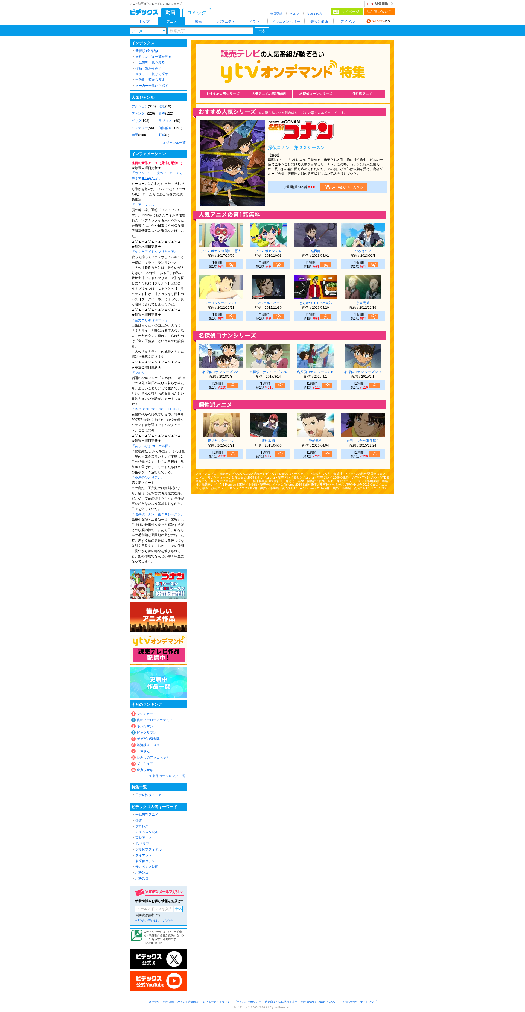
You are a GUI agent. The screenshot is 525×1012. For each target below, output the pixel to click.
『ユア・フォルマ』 (146, 205)
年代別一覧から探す (150, 80)
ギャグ (136, 121)
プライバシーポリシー (247, 1001)
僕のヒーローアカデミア (155, 720)
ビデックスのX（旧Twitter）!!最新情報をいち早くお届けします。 (158, 959)
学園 (135, 135)
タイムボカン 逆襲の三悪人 (221, 251)
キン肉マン (145, 726)
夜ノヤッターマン (221, 441)
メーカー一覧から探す (151, 86)
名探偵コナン (145, 861)
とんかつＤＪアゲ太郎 (315, 303)
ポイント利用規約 (188, 1001)
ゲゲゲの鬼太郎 (148, 739)
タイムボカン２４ (268, 251)
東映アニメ (143, 838)
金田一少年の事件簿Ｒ (362, 441)
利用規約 (168, 1001)
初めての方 (314, 13)
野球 (162, 135)
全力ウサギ (145, 770)
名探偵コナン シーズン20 (268, 372)
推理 (162, 106)
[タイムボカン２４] (268, 245)
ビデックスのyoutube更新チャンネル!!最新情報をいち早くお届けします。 (158, 981)
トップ (144, 21)
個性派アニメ (362, 94)
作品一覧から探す (148, 68)
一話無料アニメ (146, 814)
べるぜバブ (363, 251)
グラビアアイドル (148, 849)
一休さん (143, 751)
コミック (196, 12)
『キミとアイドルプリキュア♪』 (155, 252)
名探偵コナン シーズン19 (315, 372)
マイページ (350, 12)
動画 (170, 12)
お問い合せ (350, 1001)
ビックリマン (146, 732)
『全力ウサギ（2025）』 (150, 320)
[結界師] (315, 245)
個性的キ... (166, 128)
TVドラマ (142, 843)
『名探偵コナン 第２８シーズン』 (158, 514)
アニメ (171, 21)
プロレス (141, 826)
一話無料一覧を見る (150, 62)
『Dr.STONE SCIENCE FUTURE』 (157, 409)
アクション (140, 106)
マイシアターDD (378, 21)
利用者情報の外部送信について (320, 1001)
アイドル (347, 21)
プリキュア (145, 764)
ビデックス (144, 12)
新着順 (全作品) (146, 51)
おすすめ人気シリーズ (222, 94)
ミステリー (140, 128)
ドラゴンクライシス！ (221, 303)
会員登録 (276, 13)
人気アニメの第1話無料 (269, 94)
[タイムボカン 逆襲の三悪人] (221, 245)
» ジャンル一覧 (174, 143)
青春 (162, 113)
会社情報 (153, 1001)
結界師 (315, 251)
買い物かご (383, 12)
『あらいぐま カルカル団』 (152, 446)
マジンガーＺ (146, 714)
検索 (262, 31)
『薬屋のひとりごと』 (148, 477)
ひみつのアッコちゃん (153, 757)
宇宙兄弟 (362, 303)
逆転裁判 (315, 441)
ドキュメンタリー (286, 21)
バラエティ (226, 21)
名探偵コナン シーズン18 (363, 372)
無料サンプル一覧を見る (153, 57)
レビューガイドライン (216, 1001)
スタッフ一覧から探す (151, 74)
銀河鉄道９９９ (148, 745)
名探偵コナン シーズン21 (221, 372)
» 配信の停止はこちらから (154, 921)
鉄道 (138, 821)
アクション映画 (146, 832)
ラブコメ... (166, 121)
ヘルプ (294, 13)
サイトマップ (368, 1001)
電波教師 (268, 441)
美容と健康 (319, 21)
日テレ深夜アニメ (148, 795)
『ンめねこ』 (141, 373)
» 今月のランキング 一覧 (167, 776)
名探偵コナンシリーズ (315, 94)
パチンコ (141, 872)
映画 (198, 21)
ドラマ (254, 21)
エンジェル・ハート (268, 303)
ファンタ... (139, 113)
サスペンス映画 (146, 867)
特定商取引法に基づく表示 (281, 1001)
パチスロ (141, 878)
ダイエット (143, 855)
